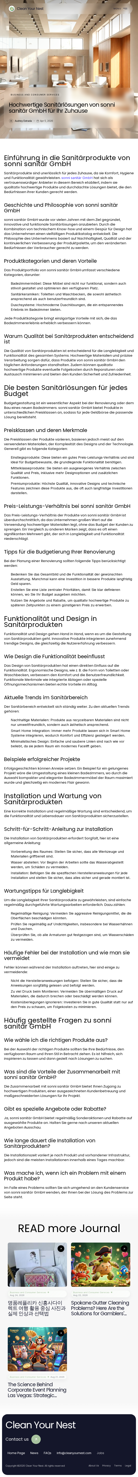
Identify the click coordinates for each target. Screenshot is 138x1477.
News (34, 1453)
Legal (128, 1465)
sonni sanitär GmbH (77, 178)
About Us (94, 1465)
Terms (118, 1465)
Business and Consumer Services (35, 94)
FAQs (47, 1453)
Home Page (16, 1453)
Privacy (106, 1465)
